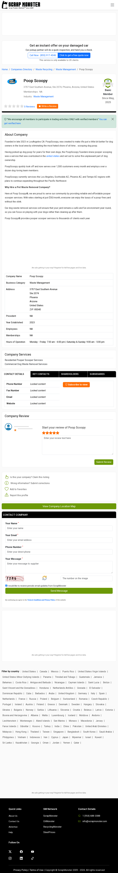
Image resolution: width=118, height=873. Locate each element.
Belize (106, 682)
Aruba (51, 693)
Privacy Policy (20, 870)
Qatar (76, 742)
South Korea (89, 731)
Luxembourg (58, 715)
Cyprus (54, 737)
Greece (51, 704)
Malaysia (7, 731)
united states (53, 156)
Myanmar (76, 737)
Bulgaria (18, 709)
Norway (29, 709)
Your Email (11, 535)
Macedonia (86, 720)
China (66, 726)
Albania (34, 715)
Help (11, 832)
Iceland (71, 715)
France (22, 699)
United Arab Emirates (95, 726)
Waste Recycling (44, 69)
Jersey (99, 720)
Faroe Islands (9, 726)
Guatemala (84, 677)
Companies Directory (21, 69)
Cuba (28, 693)
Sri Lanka (7, 742)
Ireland (18, 704)
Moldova (83, 715)
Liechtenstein (9, 720)
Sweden (76, 704)
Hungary (88, 704)
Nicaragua (59, 682)
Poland (43, 699)
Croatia (76, 709)
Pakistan (77, 726)
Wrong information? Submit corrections (30, 483)
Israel (88, 737)
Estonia (109, 709)
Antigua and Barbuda (40, 682)
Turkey (47, 726)
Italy (93, 693)
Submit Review (103, 462)
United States (29, 671)
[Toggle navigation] (112, 5)
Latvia (98, 709)
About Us (13, 816)
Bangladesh (73, 731)
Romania (83, 699)
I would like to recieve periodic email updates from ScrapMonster (36, 586)
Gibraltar (24, 726)
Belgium (55, 699)
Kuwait (98, 737)
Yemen (66, 742)
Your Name (12, 523)
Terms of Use (36, 870)
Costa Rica (21, 682)
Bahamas (7, 682)
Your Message (14, 558)
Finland (40, 704)
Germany (82, 693)
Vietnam (22, 737)
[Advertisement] (59, 22)
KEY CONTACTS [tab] (41, 374)
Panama (47, 677)
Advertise (13, 827)
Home (5, 69)
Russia (32, 699)
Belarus (88, 709)
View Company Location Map (59, 506)
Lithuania (52, 709)
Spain (102, 693)
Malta (45, 715)
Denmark (63, 704)
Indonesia (35, 737)
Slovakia (100, 704)
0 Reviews (29, 106)
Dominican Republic (12, 693)
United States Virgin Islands (92, 671)
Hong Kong (20, 731)
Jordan (55, 742)
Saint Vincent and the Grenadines (18, 688)
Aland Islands (43, 720)
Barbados (40, 693)
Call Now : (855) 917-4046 (43, 55)
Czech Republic (99, 699)
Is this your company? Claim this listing (29, 477)
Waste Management (66, 69)
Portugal (6, 704)
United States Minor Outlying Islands (20, 677)
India (57, 726)
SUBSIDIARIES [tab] (97, 374)
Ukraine (6, 709)
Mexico (54, 671)
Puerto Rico (68, 671)
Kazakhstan (21, 742)
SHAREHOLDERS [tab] (70, 374)
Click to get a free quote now (74, 55)
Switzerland (69, 699)
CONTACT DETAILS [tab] (14, 374)
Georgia (35, 742)
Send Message (59, 590)
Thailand (34, 731)
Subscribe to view (77, 384)
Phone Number (14, 546)
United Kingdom (66, 693)
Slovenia (64, 709)
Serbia (40, 709)
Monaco (73, 720)
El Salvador (94, 688)
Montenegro (26, 720)
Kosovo (36, 726)
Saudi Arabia (105, 731)
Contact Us (14, 821)
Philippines (8, 737)
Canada (43, 671)
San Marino (59, 720)
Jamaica (98, 677)
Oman (45, 742)
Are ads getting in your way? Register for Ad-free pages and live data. (59, 268)
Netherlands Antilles (63, 688)
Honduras (44, 688)
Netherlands (8, 699)
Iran (45, 737)
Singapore (58, 731)
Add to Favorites (18, 489)
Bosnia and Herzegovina (14, 715)
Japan (65, 737)
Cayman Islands (76, 682)
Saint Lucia (93, 682)
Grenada (81, 688)
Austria (29, 704)
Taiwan (46, 731)
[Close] (112, 119)
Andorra (96, 715)
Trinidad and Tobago (65, 677)
